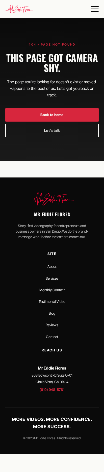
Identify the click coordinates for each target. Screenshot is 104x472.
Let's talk (52, 130)
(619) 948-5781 (52, 389)
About (52, 266)
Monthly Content (52, 290)
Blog (52, 313)
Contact (52, 337)
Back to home (51, 115)
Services (52, 278)
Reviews (52, 325)
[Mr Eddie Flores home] (19, 9)
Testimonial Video (52, 301)
